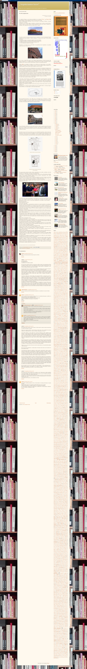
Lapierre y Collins (64, 476)
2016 (55, 123)
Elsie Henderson (59, 355)
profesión (55, 573)
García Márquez (66, 394)
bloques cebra (55, 280)
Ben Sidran (64, 273)
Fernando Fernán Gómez (58, 374)
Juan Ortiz (58, 462)
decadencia (59, 329)
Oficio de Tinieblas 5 (56, 538)
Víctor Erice (65, 646)
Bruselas (63, 283)
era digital (66, 358)
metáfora (56, 515)
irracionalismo (64, 429)
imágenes (67, 423)
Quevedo (61, 575)
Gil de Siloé (64, 399)
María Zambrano (55, 506)
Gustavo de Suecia (56, 407)
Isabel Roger (55, 431)
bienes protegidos (64, 277)
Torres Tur (62, 635)
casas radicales (61, 300)
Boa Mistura (59, 280)
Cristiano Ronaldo (66, 320)
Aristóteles (66, 258)
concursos (56, 317)
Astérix (55, 266)
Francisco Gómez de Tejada (63, 382)
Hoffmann (61, 416)
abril (56, 140)
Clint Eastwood (56, 312)
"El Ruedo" (43, 19)
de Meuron (65, 328)
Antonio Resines (55, 256)
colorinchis (62, 314)
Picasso (57, 562)
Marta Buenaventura (65, 508)
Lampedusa (55, 476)
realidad (67, 583)
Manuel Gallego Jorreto (65, 498)
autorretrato (55, 268)
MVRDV (63, 527)
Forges (54, 379)
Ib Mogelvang (60, 420)
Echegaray (55, 342)
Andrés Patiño (55, 252)
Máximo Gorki (65, 511)
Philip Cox (55, 561)
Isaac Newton (57, 430)
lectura (56, 478)
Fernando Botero (61, 373)
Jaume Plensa (62, 434)
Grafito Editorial (60, 404)
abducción (55, 232)
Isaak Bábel (61, 430)
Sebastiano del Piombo (64, 610)
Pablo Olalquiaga (62, 546)
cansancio (58, 290)
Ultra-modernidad (58, 638)
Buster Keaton (65, 285)
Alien (22, 248)
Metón (58, 515)
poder (61, 565)
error (66, 360)
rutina (66, 598)
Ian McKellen (56, 420)
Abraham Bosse (61, 232)
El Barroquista (55, 349)
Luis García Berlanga (64, 489)
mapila (60, 501)
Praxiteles (59, 568)
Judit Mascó (62, 464)
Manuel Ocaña (56, 499)
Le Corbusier (66, 477)
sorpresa (54, 620)
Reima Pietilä (59, 585)
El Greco (65, 350)
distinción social (59, 337)
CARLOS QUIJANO (24, 289)
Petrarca (66, 560)
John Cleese (66, 444)
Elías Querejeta (63, 353)
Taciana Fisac (58, 625)
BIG (67, 277)
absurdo (55, 233)
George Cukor (55, 397)
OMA (63, 539)
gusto (63, 407)
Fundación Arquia (56, 390)
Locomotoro (55, 483)
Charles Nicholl (56, 305)
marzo (56, 141)
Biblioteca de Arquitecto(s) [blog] (57, 277)
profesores (62, 573)
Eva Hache (65, 367)
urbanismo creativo (60, 640)
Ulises (54, 638)
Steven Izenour (66, 621)
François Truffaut (61, 385)
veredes (66, 644)
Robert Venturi (55, 594)
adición (58, 235)
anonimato (57, 253)
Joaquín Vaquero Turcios (63, 442)
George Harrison (65, 397)
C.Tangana (62, 286)
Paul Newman (59, 552)
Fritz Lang (55, 389)
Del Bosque (61, 330)
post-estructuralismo (56, 567)
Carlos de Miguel (63, 294)
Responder (22, 256)
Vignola (66, 647)
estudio (54, 366)
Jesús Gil (55, 439)
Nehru (57, 531)
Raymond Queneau (58, 583)
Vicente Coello (57, 646)
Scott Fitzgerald (59, 610)
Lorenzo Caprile (59, 484)
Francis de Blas (55, 381)
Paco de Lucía (56, 547)
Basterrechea (58, 272)
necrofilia (60, 530)
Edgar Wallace (65, 343)
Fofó (66, 378)
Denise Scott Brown (56, 331)
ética (66, 366)
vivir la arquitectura (27, 248)
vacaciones (59, 641)
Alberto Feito (60, 240)
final (61, 377)
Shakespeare (63, 613)
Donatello (62, 339)
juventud (58, 467)
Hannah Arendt (55, 409)
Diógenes (64, 335)
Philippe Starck (63, 561)
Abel (57, 232)
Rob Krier (66, 592)
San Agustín (64, 601)
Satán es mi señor (65, 607)
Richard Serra (57, 591)
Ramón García (65, 580)
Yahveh (61, 655)
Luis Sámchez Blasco (57, 493)
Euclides (58, 367)
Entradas (56, 91)
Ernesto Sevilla (59, 360)
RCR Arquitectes (63, 583)
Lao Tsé (58, 476)
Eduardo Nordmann (65, 345)
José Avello (57, 451)
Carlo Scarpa (56, 293)
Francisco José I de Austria (61, 384)
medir (62, 512)
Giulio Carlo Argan (58, 401)
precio (61, 568)
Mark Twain (65, 507)
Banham (59, 270)
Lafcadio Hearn (62, 475)
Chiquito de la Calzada (56, 308)
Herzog (62, 414)
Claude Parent (58, 311)
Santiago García (65, 605)
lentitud (64, 478)
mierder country (60, 516)
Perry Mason (56, 557)
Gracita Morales (55, 404)
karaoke (54, 468)
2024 (55, 113)
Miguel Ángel (59, 517)
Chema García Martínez (56, 307)
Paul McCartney (66, 551)
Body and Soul (59, 281)
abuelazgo (61, 233)
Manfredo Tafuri (66, 495)
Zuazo (54, 658)
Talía (63, 625)
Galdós (56, 393)
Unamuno (55, 639)
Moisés (58, 523)
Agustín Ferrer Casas (61, 237)
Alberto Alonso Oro (56, 240)
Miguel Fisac (55, 518)
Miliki (64, 519)
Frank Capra (55, 386)
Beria (66, 274)
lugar (54, 488)
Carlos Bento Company (65, 293)
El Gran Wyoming (61, 350)
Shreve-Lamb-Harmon (61, 614)
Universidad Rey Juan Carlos (64, 639)
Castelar (67, 301)
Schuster (55, 610)
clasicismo (55, 311)
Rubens (60, 597)
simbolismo (60, 616)
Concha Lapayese (60, 316)
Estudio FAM (57, 366)
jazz (61, 437)
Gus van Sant (61, 406)
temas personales (57, 628)
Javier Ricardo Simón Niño (64, 436)
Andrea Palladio (65, 251)
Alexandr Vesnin (65, 243)
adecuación (55, 235)
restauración (55, 588)
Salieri (57, 600)
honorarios (58, 418)
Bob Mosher (62, 280)
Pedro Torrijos (59, 555)
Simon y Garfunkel (61, 617)
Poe (63, 565)
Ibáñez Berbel (64, 420)
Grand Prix (64, 404)
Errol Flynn (63, 360)
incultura (66, 424)
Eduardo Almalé (63, 344)
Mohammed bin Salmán (64, 522)
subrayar (59, 622)
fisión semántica (57, 378)
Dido (54, 334)
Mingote (61, 520)
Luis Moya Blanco (61, 492)
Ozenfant (58, 545)
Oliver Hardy (60, 539)
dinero (61, 335)
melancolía (55, 513)
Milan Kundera (58, 519)
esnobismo (55, 363)
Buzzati (59, 286)
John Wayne (63, 447)
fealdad (63, 371)
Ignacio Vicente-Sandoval (62, 422)
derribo (60, 331)
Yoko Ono (58, 656)
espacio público (65, 363)
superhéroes (59, 623)
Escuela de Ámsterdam (56, 362)
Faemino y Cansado (60, 369)
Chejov (66, 306)
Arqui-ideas (61, 259)
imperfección (56, 424)
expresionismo (66, 368)
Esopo (57, 363)
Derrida (63, 331)
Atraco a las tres (58, 266)
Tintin (66, 631)
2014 (55, 146)
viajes (63, 645)
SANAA (60, 602)
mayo (56, 139)
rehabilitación (55, 585)
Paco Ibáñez (60, 547)
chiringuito (61, 308)
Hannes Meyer (59, 409)
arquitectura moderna (64, 262)
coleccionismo (59, 313)
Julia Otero (55, 465)
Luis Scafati (61, 493)
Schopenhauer (66, 609)
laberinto (61, 474)
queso (58, 575)
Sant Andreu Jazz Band (56, 603)
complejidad (59, 315)
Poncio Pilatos (61, 566)
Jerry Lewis (66, 438)
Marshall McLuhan (60, 508)
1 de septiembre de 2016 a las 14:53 (32, 289)
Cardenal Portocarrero (56, 292)
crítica (67, 321)
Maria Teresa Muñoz (64, 505)
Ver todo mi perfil (56, 162)
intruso (59, 428)
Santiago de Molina (59, 605)
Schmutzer (63, 609)
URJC (54, 641)
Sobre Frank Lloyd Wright (61, 224)
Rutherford (63, 598)
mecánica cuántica (59, 512)
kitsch (64, 471)
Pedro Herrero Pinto (64, 554)
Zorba (66, 657)
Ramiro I (62, 580)
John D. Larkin (60, 445)
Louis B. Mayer (65, 485)
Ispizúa (58, 431)
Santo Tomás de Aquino (60, 606)
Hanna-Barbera (65, 408)
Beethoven (55, 273)
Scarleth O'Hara (66, 608)
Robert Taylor (59, 593)
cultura (66, 323)
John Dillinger (64, 445)
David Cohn (56, 327)
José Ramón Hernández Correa (28, 305)
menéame (66, 513)
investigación (65, 428)
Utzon (56, 641)
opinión (65, 540)
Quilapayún (64, 575)
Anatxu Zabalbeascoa (61, 250)
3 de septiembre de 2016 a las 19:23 (38, 305)
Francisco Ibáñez (61, 383)
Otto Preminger (57, 544)
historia (67, 415)
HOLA (66, 416)
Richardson (66, 591)
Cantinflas (61, 290)
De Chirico (58, 328)
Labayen (58, 474)
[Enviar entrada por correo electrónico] (34, 247)
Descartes (61, 332)
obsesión (59, 537)
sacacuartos (63, 599)
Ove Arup (55, 545)
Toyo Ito (66, 635)
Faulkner (58, 371)
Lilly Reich (56, 481)
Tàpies (59, 626)
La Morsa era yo (64, 473)
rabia (55, 576)
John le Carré (61, 446)
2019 (55, 119)
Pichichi (60, 562)
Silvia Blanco (61, 615)
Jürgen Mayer (55, 467)
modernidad (58, 522)
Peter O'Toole (55, 560)
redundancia (58, 584)
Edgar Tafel (61, 343)
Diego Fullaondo (66, 334)
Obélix (66, 536)
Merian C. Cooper (61, 514)
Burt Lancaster (61, 285)
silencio (58, 615)
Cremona (62, 320)
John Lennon (65, 446)
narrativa (55, 529)
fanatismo (65, 370)
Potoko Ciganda (55, 568)
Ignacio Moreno (66, 421)
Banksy (62, 270)
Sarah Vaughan (55, 607)
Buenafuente (59, 284)
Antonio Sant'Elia (60, 256)
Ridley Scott (58, 592)
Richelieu (55, 592)
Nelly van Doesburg (61, 531)
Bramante (66, 282)
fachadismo (56, 369)
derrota (65, 331)
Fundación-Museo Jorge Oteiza (59, 391)
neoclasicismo (65, 531)
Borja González (55, 282)
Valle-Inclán (65, 641)
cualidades (66, 322)
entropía (63, 358)
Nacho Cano (55, 528)
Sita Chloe (60, 618)
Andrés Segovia (59, 252)
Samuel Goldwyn (60, 601)
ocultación (66, 537)
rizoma (63, 592)
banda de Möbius (55, 270)
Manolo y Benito (58, 497)
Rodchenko (60, 595)
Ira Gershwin (60, 429)
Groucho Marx (62, 405)
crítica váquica (56, 322)
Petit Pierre (63, 560)
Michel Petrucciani (63, 515)
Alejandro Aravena (62, 242)
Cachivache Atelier (66, 286)
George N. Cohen (56, 398)
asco (63, 265)
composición (64, 315)
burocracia (58, 285)
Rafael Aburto (63, 577)
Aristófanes (63, 258)
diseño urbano (66, 336)
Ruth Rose (60, 598)
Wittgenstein (60, 654)
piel (62, 562)
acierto (55, 234)
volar (62, 650)
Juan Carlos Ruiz (62, 458)
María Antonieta (66, 503)
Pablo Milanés (57, 546)
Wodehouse (63, 654)
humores (58, 419)
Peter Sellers (59, 560)
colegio (63, 313)
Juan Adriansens (62, 457)
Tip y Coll (58, 632)
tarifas (66, 626)
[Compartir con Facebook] (38, 247)
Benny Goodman (63, 274)
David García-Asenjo (61, 327)
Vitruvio (66, 648)
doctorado (55, 338)
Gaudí (54, 395)
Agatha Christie (57, 236)
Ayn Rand (62, 268)
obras (56, 537)
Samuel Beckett (55, 601)
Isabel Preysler (65, 430)
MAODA (55, 501)
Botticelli (63, 282)
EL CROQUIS (66, 349)
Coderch (66, 312)
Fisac (67, 377)
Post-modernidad (61, 567)
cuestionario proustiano (61, 323)
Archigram (57, 258)
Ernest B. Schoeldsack (64, 359)
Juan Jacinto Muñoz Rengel (60, 461)
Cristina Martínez (56, 321)
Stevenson (56, 622)
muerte (67, 525)
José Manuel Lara (65, 454)
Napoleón (66, 528)
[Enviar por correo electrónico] (35, 247)
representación (56, 587)
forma (57, 379)
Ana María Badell (56, 249)
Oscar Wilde (64, 542)
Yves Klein (61, 656)
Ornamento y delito (60, 197)
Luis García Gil (55, 490)
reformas (61, 584)
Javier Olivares (58, 436)
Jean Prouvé (58, 438)
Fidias (57, 377)
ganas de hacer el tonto (56, 394)
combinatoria (65, 314)
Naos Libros (62, 528)
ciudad (63, 310)
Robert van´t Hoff (65, 593)
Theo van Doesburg (56, 631)
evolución (55, 368)
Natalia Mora (62, 529)
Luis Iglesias (57, 491)
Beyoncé (66, 276)
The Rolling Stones (64, 630)
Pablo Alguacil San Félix (63, 545)
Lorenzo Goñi (64, 484)
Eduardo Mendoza (60, 345)
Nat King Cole (58, 529)
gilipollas (58, 400)
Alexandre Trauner (56, 244)
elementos (58, 352)
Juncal (66, 466)
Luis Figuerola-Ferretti (58, 489)
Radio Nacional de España (57, 577)
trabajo (54, 636)
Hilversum (66, 414)
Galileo (59, 393)
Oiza (24, 248)
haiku (58, 408)
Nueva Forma (66, 535)
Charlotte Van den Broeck (61, 306)
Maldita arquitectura (57, 132)
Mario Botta (57, 507)
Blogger (63, 279)
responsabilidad (64, 587)
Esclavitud (59, 219)
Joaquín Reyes (60, 441)
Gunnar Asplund (57, 406)
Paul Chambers (65, 550)
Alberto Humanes (55, 241)
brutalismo (66, 283)
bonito (62, 281)
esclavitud (62, 361)
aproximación (63, 257)
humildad (55, 419)
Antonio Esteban (62, 254)
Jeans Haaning (62, 438)
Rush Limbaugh (56, 598)
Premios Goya (62, 570)
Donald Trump (58, 339)
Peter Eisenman (65, 559)
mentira (55, 514)
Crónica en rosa (61, 322)
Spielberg (66, 620)
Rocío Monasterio (56, 595)
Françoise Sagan (65, 385)
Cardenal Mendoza (64, 291)
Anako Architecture (56, 250)
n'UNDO (66, 527)
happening (67, 409)
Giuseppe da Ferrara (64, 401)
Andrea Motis (60, 251)
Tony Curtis (56, 634)
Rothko (58, 597)
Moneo (59, 524)
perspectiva (63, 557)
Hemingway (66, 411)
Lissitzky (63, 481)
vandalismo (57, 643)
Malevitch (55, 495)
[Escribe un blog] (36, 247)
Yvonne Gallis (65, 656)
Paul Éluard (59, 551)
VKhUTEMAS (55, 650)
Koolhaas (59, 472)
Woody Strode (57, 655)
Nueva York (56, 536)
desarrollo (58, 332)
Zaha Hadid (55, 657)
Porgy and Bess (65, 566)
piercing (65, 562)
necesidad (57, 530)
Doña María (65, 339)
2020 (55, 118)
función (61, 389)
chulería (66, 309)
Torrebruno (61, 634)
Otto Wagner (61, 544)
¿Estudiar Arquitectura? (61, 182)
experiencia (62, 368)
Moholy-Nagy (55, 523)
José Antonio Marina (61, 450)
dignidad (58, 335)
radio (63, 576)
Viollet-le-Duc (58, 648)
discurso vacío (59, 336)
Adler (60, 235)
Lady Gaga (58, 475)
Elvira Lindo (63, 355)
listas (66, 481)
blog (60, 279)
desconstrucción (65, 332)
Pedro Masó (55, 555)
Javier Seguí (55, 437)
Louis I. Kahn (61, 486)
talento (61, 625)
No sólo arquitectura (57, 130)
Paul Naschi (56, 552)
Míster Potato (65, 521)
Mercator (57, 514)
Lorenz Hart (55, 484)
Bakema (58, 269)
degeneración (57, 330)
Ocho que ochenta (60, 203)
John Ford (58, 446)
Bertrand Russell (62, 276)
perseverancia (59, 557)
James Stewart (55, 433)
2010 (55, 151)
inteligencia (65, 426)
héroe (60, 414)
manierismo (56, 496)
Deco (66, 329)
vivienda (60, 649)
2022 (55, 115)
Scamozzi (62, 608)
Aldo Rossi (55, 242)
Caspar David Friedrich (59, 301)
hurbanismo (61, 419)
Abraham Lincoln (66, 232)
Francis (62, 380)
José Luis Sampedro (58, 453)
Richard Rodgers (63, 590)
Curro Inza (58, 324)
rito (60, 592)
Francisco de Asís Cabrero (56, 382)
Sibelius (66, 614)
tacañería (55, 625)
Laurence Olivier (61, 477)
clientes (65, 311)
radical (61, 576)
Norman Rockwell (58, 534)
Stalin (54, 621)
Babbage (55, 269)
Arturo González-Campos (56, 265)
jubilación (55, 464)
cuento (57, 323)
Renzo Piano (66, 586)
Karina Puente (57, 468)
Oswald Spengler (62, 543)
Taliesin (66, 625)
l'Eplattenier (55, 473)
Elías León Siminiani (59, 353)
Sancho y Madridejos (64, 602)
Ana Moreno (61, 249)
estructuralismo (58, 365)
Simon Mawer (56, 617)
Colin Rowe (58, 314)
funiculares (65, 391)
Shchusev (67, 613)
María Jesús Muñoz (62, 504)
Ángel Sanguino (64, 252)
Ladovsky (55, 475)
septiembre (56, 127)
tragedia (62, 636)
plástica (55, 564)
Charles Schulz (60, 305)
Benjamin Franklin (58, 274)
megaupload (65, 512)
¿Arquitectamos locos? (29, 4)
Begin (57, 273)
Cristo (59, 321)
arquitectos (55, 260)
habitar (55, 408)
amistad (65, 247)
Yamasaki (55, 656)
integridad (61, 426)
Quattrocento (55, 575)
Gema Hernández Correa (63, 395)
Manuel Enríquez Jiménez (59, 498)
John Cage (59, 444)
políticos (55, 566)
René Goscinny (55, 586)
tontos (67, 633)
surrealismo (66, 623)
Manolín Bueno (63, 496)
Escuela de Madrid (62, 362)
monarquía (66, 523)
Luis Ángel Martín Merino (59, 488)
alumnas (61, 246)
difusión (55, 335)
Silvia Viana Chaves (66, 615)
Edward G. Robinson (56, 347)
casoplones (55, 301)
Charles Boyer (61, 304)
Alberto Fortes (65, 240)
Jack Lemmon (66, 431)
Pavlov (66, 553)
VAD (62, 641)
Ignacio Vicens (56, 422)
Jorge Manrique (56, 449)
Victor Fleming (55, 647)
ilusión (58, 423)
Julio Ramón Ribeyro (59, 466)
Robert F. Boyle (55, 593)
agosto (56, 129)
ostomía (58, 543)
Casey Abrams (65, 300)
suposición (63, 623)
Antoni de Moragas (66, 253)
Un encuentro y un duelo (58, 135)
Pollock (58, 566)
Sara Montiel (65, 606)
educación (61, 346)
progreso (66, 573)
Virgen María (62, 648)
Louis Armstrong (59, 485)
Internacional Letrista (61, 427)
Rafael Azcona (58, 578)
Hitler (55, 416)
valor (54, 642)
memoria (62, 513)
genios (54, 396)
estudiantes (65, 365)
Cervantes (55, 303)
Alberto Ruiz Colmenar (61, 241)
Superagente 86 (55, 623)
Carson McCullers (56, 299)
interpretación (66, 427)
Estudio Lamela (62, 366)
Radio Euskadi (66, 576)
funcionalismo (65, 389)
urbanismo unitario (65, 640)
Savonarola (59, 608)
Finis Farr (64, 377)
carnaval (62, 298)
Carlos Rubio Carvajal (62, 296)
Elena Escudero (62, 352)
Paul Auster (61, 550)
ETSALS (55, 367)
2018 (55, 120)
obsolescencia (62, 537)
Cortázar (55, 319)
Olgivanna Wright (56, 539)
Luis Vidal (65, 493)
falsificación (55, 370)
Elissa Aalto (58, 354)
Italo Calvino (61, 431)
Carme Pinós (58, 298)
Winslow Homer (55, 654)
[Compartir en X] (37, 247)
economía (61, 342)
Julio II (55, 466)
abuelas (58, 233)
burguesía (64, 284)
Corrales (59, 318)
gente (56, 396)
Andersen (66, 250)
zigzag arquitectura (62, 657)
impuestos (63, 424)
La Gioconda (59, 473)
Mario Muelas (61, 507)
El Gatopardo (56, 350)
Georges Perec (65, 398)
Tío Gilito (55, 632)
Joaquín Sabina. (65, 441)
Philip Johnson (59, 561)
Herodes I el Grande (56, 414)
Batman (62, 272)
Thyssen (61, 631)
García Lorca (61, 394)
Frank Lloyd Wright (61, 386)
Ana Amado (55, 248)
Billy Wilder (61, 278)
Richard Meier (58, 590)
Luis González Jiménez (60, 490)
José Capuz (60, 451)
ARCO (60, 258)
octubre (56, 126)
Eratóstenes (55, 359)
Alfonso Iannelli (61, 244)
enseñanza (57, 358)
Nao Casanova (58, 528)
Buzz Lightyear (55, 286)
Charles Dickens (66, 304)
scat (54, 609)
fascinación (55, 371)
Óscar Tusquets (60, 542)
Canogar (55, 290)
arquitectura (61, 260)
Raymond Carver (62, 582)
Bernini (54, 276)
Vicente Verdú (61, 646)
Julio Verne (63, 466)
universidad (58, 639)
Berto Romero (57, 276)
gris (59, 405)
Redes (55, 584)
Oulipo (66, 544)
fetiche (66, 376)
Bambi (66, 269)
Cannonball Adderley (65, 289)
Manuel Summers (60, 500)
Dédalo (54, 330)
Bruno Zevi (59, 283)
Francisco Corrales (65, 381)
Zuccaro (57, 658)
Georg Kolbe (61, 396)
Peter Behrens (59, 558)
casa (63, 299)
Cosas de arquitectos (59, 319)
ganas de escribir (65, 393)
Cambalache (58, 288)
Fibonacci (55, 377)
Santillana (55, 606)
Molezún (62, 523)
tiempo (64, 631)
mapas (57, 501)
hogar (63, 416)
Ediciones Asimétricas (56, 344)
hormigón (62, 418)
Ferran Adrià (62, 376)
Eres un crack (56, 167)
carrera (67, 298)
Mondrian (55, 524)
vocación (59, 650)
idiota (60, 421)
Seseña (60, 613)
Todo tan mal (60, 177)
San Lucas (57, 602)
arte (59, 263)
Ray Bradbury (58, 582)
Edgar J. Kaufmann (56, 343)
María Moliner (59, 505)
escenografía (55, 361)
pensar (66, 555)
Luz (67, 493)
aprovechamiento (59, 257)
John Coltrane (56, 445)
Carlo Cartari (66, 292)
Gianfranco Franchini (60, 399)
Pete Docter (55, 558)
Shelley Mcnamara (56, 614)
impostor (60, 424)
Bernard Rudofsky (59, 275)
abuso (64, 233)
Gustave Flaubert (66, 406)
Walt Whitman (58, 651)
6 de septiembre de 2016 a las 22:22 (28, 326)
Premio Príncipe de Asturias (61, 569)
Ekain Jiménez (64, 348)
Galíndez (61, 393)
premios (58, 570)
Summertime (65, 622)
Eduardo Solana (56, 346)
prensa (66, 570)
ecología (58, 342)
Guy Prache (66, 407)
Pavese (64, 553)
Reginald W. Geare (65, 584)
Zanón (58, 657)
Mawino (61, 511)
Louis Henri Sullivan (56, 486)
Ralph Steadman (65, 579)
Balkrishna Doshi (62, 269)
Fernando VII (58, 376)
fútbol (54, 392)
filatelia (59, 377)
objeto (54, 537)
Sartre (61, 607)
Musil (57, 527)
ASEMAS (66, 265)
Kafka (61, 467)
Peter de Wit (61, 559)
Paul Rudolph (64, 552)
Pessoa (66, 557)
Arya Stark (61, 265)
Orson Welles (55, 541)
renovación (63, 586)
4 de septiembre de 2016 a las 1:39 (31, 315)
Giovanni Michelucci (62, 400)
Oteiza (65, 543)
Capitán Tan (66, 290)
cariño (60, 292)
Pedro (60, 554)
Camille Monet (65, 288)
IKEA (66, 422)
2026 (55, 110)
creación (56, 320)
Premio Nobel (55, 569)
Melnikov (59, 513)
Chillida (61, 307)
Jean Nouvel (55, 438)
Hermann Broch (55, 413)
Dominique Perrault (64, 338)
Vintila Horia (55, 648)
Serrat (57, 613)
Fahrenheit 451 (65, 369)
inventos (62, 428)
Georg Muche (65, 396)
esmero (66, 362)
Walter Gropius (63, 651)
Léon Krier (66, 478)
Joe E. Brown (56, 443)
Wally (64, 650)
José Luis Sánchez (64, 453)
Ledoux (58, 478)
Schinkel (60, 609)
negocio (54, 531)
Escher (58, 361)
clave (62, 311)
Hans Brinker (63, 409)
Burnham (55, 285)
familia (62, 370)
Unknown (22, 294)
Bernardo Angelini (64, 275)
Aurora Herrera (58, 267)
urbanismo (55, 640)
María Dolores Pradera (57, 504)
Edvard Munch (65, 346)
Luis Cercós (64, 488)
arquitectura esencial (65, 261)
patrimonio (55, 550)
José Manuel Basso (56, 454)
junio (56, 137)
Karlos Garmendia (58, 469)
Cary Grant (60, 299)
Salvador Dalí (60, 600)
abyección (67, 233)
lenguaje (61, 478)
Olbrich (63, 538)
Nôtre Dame (66, 534)
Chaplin (58, 304)
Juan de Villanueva (59, 460)
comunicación (55, 316)
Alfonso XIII (65, 244)
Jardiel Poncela (57, 434)
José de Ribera (64, 451)
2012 (55, 149)
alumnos (64, 246)
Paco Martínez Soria (64, 547)
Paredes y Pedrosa (56, 549)
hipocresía (55, 415)
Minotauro (64, 520)
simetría (67, 616)
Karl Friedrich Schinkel (63, 468)
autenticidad (65, 267)
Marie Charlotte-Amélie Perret (61, 506)
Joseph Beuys (57, 457)
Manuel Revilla (60, 499)
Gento (58, 396)
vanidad (64, 643)
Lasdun (57, 477)
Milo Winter (57, 520)
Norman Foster (58, 533)
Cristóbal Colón (63, 321)
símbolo (64, 616)
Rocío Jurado (65, 594)
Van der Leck (61, 642)
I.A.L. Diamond (66, 419)
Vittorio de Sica (55, 649)
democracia (65, 330)
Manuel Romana (65, 499)
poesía (66, 565)
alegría (58, 242)
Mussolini (60, 527)
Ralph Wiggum (55, 580)
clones (59, 312)
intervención (56, 428)
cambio (61, 288)
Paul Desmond (55, 551)
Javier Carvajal (59, 435)
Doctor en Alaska (65, 337)
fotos (66, 379)
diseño (62, 336)
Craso (67, 319)
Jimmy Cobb (64, 439)
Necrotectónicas (64, 530)
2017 (55, 121)
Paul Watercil (57, 553)
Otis (54, 544)
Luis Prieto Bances (66, 492)
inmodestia (58, 426)
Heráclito (66, 412)
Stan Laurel (57, 621)
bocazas (55, 281)
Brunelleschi (55, 283)
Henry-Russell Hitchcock (61, 412)
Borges (65, 281)
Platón (57, 564)
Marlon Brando (55, 508)
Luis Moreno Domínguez (63, 491)
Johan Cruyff (63, 443)
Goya (62, 403)
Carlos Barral (60, 293)
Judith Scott (65, 464)
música (54, 527)
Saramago (59, 607)
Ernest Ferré (55, 360)
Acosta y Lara (61, 234)
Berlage (55, 275)
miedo (57, 516)
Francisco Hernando (56, 383)
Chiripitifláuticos (65, 308)
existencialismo (58, 368)
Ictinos (55, 421)
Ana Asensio (59, 248)
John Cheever (62, 444)
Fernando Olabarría (56, 375)
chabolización (55, 304)
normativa (62, 534)
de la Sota (61, 328)
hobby (57, 416)
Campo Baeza (60, 289)
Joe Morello (60, 443)
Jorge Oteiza (61, 449)
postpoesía (66, 567)
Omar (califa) (66, 539)
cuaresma (55, 323)
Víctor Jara (59, 647)
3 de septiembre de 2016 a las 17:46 (29, 294)
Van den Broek (57, 642)
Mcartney (22, 253)
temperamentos (65, 628)
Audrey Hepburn (63, 266)
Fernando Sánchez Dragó (62, 375)
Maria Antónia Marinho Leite (60, 503)
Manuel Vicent (65, 500)
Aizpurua (56, 238)
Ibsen (67, 420)
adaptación (66, 234)
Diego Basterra (61, 334)
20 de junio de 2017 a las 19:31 (28, 381)
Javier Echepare (63, 435)
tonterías (64, 633)
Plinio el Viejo (58, 565)
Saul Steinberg (55, 608)
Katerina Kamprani (63, 469)
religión (62, 585)
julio (56, 136)
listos (54, 482)
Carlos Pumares (57, 296)
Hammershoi (61, 408)
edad (66, 342)
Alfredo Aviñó (60, 245)
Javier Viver (59, 437)
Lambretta (66, 475)
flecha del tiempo (63, 378)
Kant (66, 467)
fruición (58, 389)
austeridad (62, 267)
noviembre (56, 125)
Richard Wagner (62, 591)
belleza (60, 273)
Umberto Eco (64, 638)
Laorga (60, 476)
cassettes (64, 301)
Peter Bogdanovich (64, 558)
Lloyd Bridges (65, 482)
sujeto (62, 622)
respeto (60, 587)
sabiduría (60, 599)
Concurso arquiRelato (65, 316)
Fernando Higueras (64, 374)
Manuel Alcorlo (63, 497)
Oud (63, 544)
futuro (56, 392)
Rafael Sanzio (61, 579)
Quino (67, 575)
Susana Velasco (56, 624)
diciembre (56, 124)
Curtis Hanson (62, 324)
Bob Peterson (66, 280)
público (58, 574)
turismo (60, 637)
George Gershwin (60, 397)
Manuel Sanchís (55, 500)
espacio (60, 363)
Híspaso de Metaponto (62, 415)
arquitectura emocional (60, 261)
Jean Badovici (65, 437)
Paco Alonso (66, 546)
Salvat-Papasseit (65, 600)
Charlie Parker (65, 305)
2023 (55, 114)
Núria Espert (62, 536)
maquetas (63, 501)
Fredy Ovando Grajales (59, 388)
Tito (65, 632)
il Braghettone (55, 423)
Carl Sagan (63, 292)
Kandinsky (64, 467)
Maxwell (55, 512)
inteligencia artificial (56, 427)
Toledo (57, 633)
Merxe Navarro (66, 514)
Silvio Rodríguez (56, 616)
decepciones (63, 329)
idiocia (58, 421)
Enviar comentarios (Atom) (26, 404)
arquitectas (65, 259)
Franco (57, 385)
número (59, 536)
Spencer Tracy (62, 620)
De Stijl (55, 329)
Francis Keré (60, 381)
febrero (56, 142)
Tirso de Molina (62, 632)
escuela (65, 361)
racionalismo (57, 576)
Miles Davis (62, 519)
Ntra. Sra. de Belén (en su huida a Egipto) (59, 535)
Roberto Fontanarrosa (60, 594)
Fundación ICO (61, 390)
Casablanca (58, 300)
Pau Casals (58, 550)
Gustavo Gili (60, 407)
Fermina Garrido (56, 373)
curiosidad (55, 324)
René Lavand (59, 586)
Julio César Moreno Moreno (64, 465)
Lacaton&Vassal (65, 474)
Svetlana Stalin (61, 624)
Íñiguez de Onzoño (56, 429)
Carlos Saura (59, 297)
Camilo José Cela (56, 289)
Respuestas (23, 303)
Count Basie (64, 319)
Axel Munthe (58, 268)
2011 (55, 150)
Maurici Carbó (57, 511)
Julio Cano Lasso (58, 465)
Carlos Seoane (63, 297)
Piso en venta (57, 133)
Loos (61, 483)
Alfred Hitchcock (56, 245)
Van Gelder (65, 642)
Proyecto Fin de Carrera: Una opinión (62, 209)
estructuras (61, 365)
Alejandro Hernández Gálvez (59, 243)
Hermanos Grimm (60, 413)
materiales (55, 510)
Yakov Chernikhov (65, 655)
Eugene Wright (61, 367)
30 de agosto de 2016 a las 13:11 (28, 253)
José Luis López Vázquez (61, 452)
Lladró (61, 482)
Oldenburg (66, 538)
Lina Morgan (60, 481)
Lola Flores (58, 483)
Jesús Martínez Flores (60, 439)
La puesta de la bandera (58, 131)
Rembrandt (65, 585)
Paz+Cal (55, 554)
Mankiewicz (59, 496)
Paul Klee (62, 551)
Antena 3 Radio (61, 253)
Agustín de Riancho (62, 236)
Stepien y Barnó (61, 621)
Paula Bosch (61, 553)
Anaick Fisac (65, 249)
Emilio (67, 355)
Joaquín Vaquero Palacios (57, 442)
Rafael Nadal (57, 579)
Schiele (57, 609)
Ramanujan (59, 580)
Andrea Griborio (55, 251)
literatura (58, 482)
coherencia (55, 313)
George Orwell (60, 398)
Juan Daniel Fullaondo (60, 459)
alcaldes (66, 241)
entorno (60, 358)
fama (58, 370)
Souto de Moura (58, 620)
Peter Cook (57, 559)
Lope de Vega (65, 483)
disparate (55, 337)
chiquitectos (65, 307)
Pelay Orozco (63, 555)
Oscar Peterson (55, 542)
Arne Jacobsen (57, 259)
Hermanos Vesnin (65, 413)
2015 (55, 145)
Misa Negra (57, 521)
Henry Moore (55, 412)
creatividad (58, 320)
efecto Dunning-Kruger (62, 347)
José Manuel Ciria (60, 454)
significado (55, 615)
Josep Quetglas (63, 456)
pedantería (58, 554)
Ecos (64, 342)
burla (66, 284)
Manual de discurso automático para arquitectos (62, 192)
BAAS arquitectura (66, 268)
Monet (62, 524)
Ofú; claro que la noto (61, 187)
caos (63, 290)
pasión (60, 549)
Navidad (66, 529)
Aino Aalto (66, 237)
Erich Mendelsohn (59, 359)
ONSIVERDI (61, 540)
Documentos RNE (59, 338)
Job (67, 442)
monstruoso (65, 524)
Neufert (57, 532)
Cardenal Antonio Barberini (58, 291)
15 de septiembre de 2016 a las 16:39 (29, 371)
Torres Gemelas (58, 635)
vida (62, 647)
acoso (58, 234)
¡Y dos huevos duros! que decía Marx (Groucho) (61, 170)
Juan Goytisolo (63, 460)
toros (58, 634)
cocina (62, 312)
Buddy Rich (56, 284)
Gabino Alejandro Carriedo (62, 392)
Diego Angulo (57, 334)
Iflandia (62, 421)
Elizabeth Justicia (63, 354)
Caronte (64, 298)
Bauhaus (65, 272)
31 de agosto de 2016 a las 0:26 (28, 259)
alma (58, 246)
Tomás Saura (60, 633)
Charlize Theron (56, 306)
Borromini (59, 282)
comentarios (55, 315)
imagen (64, 423)
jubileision (58, 464)
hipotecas (58, 415)
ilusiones (61, 423)
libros (67, 480)
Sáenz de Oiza (48, 19)
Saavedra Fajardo (56, 599)
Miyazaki (55, 522)
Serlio (55, 613)
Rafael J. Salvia (63, 578)
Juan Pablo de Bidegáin (63, 462)
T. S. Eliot (65, 624)
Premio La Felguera (65, 568)
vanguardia (60, 643)
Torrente (64, 634)
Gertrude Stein (55, 399)
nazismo (54, 530)
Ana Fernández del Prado (65, 248)
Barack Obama (65, 270)
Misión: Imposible (61, 521)
